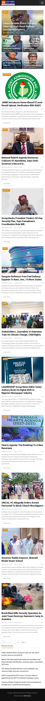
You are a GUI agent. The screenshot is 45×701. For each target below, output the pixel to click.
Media (5, 359)
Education (6, 74)
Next (23, 642)
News (5, 12)
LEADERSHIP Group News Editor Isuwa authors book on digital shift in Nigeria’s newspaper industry (22, 390)
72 (18, 642)
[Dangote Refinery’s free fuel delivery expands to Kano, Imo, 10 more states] (22, 259)
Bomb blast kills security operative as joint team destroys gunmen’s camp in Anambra (22, 616)
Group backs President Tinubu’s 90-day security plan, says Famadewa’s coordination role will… (22, 221)
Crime (5, 585)
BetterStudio (27, 696)
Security (6, 190)
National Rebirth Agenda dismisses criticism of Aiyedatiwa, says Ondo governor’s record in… (20, 160)
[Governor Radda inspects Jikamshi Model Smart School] (22, 541)
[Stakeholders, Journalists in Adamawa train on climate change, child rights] (22, 315)
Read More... (7, 123)
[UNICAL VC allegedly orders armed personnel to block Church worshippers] (22, 486)
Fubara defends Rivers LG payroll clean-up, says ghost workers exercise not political (20, 26)
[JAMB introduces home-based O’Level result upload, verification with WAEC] (22, 85)
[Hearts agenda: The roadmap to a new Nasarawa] (22, 428)
